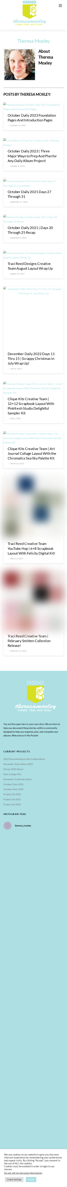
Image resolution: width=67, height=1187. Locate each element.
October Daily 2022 (13, 784)
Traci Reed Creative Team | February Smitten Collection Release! (29, 641)
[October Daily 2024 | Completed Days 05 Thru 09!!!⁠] (33, 851)
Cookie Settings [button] (14, 1179)
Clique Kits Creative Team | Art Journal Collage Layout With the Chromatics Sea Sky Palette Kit (32, 453)
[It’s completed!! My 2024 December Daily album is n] (33, 922)
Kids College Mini (12, 774)
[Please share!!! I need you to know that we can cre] (33, 957)
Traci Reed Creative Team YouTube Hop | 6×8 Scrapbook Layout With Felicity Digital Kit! (31, 548)
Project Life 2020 (12, 794)
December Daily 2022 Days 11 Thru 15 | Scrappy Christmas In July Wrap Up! (31, 358)
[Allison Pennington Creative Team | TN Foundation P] (33, 886)
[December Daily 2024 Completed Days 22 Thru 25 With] (33, 993)
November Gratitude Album (17, 779)
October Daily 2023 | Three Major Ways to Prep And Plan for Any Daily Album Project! (32, 156)
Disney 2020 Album (13, 769)
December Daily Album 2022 (18, 764)
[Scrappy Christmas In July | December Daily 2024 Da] (33, 1064)
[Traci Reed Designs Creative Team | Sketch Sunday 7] (33, 1028)
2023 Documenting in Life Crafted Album (24, 759)
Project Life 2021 (12, 799)
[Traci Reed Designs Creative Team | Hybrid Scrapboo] (33, 1135)
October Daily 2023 (13, 789)
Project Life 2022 (12, 804)
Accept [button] (31, 1179)
